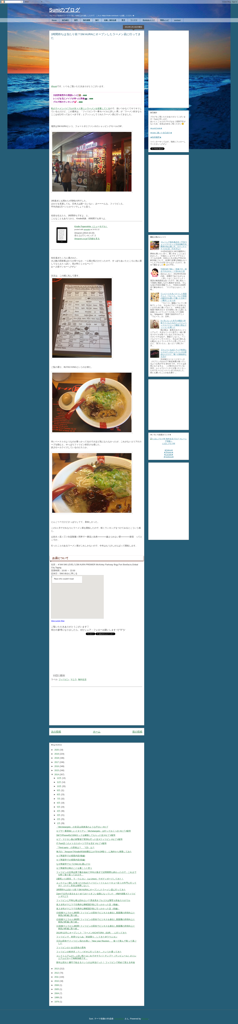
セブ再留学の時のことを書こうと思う (74, 868)
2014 (57, 774)
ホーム (96, 731)
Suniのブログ (64, 10)
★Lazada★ (168, 454)
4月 (59, 811)
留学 (76, 20)
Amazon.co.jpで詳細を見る (87, 238)
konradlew (119, 1019)
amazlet (87, 229)
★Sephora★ (169, 457)
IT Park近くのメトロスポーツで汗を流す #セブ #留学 (81, 843)
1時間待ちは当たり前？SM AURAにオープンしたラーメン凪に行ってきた (91, 889)
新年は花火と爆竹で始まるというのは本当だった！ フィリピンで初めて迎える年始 (95, 962)
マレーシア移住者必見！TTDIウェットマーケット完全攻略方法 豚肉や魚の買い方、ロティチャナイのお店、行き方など (174, 245)
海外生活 (82, 679)
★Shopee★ (168, 452)
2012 (57, 973)
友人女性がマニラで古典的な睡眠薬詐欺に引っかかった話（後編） (87, 904)
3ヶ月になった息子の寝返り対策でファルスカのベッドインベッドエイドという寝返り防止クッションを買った (174, 324)
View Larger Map (57, 621)
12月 (59, 778)
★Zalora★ (168, 450)
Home (54, 20)
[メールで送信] (54, 675)
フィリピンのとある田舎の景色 (71, 947)
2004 (57, 993)
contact (177, 20)
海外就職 (86, 20)
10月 (59, 786)
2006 (57, 985)
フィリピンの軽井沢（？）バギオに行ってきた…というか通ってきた (89, 952)
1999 (57, 997)
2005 (57, 989)
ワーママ (133, 20)
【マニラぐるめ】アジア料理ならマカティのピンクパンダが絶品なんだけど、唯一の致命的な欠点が (174, 353)
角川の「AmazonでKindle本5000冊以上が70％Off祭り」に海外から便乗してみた (94, 851)
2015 (57, 770)
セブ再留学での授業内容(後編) (70, 856)
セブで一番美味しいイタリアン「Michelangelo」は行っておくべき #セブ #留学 (93, 831)
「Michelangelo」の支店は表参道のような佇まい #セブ (82, 827)
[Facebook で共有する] (61, 675)
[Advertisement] (96, 64)
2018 (57, 758)
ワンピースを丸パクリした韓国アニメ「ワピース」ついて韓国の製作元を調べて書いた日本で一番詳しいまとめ (174, 297)
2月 (59, 819)
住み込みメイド (149, 20)
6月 (59, 803)
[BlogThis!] (56, 675)
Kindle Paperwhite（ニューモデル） (91, 226)
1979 (57, 1002)
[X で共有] (59, 675)
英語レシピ (164, 20)
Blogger (145, 1019)
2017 (57, 762)
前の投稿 (137, 731)
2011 (56, 977)
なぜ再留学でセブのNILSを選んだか (73, 864)
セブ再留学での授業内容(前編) (70, 860)
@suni (54, 86)
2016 (57, 766)
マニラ (73, 679)
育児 (123, 20)
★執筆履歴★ (155, 137)
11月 (59, 782)
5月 (59, 807)
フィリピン (64, 679)
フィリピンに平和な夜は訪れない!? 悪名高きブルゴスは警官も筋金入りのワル (93, 900)
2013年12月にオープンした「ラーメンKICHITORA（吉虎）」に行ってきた (91, 933)
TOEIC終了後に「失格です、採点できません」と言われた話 (174, 270)
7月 (59, 799)
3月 (59, 815)
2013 (57, 968)
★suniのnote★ (156, 128)
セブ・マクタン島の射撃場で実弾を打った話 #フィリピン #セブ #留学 (89, 839)
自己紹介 (65, 20)
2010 (57, 981)
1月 (59, 823)
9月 (59, 790)
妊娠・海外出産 (110, 20)
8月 (59, 794)
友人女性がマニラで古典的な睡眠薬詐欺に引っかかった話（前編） (87, 908)
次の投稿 (56, 731)
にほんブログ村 (168, 443)
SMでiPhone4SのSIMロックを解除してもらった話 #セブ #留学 (85, 835)
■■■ (85, 95)
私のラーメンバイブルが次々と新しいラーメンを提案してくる (80, 108)
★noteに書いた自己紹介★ (161, 133)
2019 (57, 754)
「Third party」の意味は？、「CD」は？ (75, 847)
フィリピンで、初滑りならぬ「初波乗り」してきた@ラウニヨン (86, 937)
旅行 (97, 20)
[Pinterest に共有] (63, 675)
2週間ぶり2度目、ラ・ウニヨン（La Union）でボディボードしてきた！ (90, 879)
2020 (57, 750)
